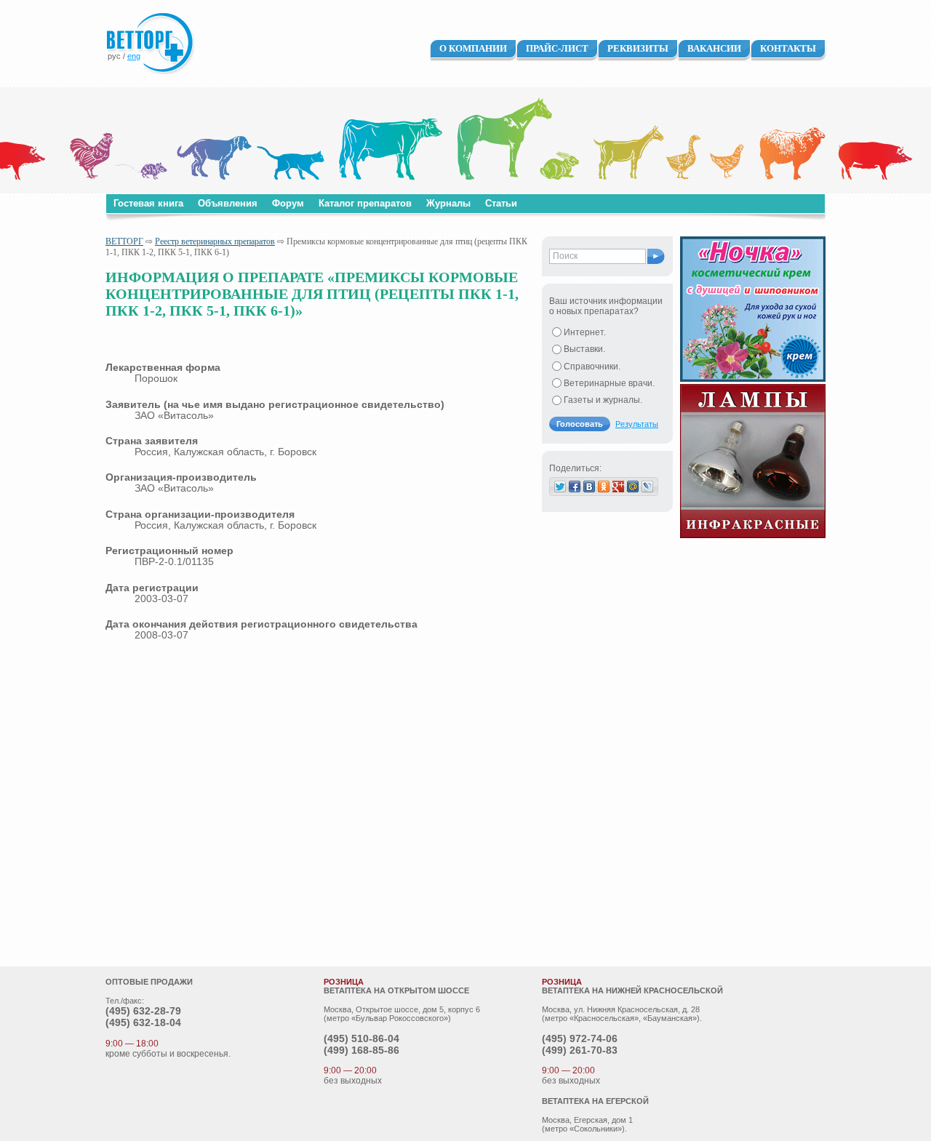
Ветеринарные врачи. (609, 383)
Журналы (448, 203)
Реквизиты (637, 48)
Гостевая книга (148, 203)
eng (133, 56)
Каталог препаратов (365, 203)
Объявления (227, 203)
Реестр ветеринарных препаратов (215, 241)
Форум (288, 203)
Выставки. (584, 349)
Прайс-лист (557, 48)
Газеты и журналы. (603, 400)
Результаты (636, 424)
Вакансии (714, 48)
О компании (473, 48)
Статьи (501, 203)
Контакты (788, 48)
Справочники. (592, 366)
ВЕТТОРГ (124, 241)
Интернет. (585, 332)
